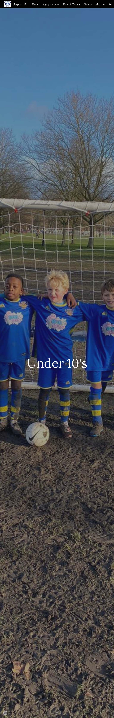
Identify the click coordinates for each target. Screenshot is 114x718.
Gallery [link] (88, 4)
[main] (57, 363)
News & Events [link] (71, 4)
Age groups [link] (49, 4)
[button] (110, 4)
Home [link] (35, 4)
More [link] (99, 4)
